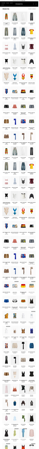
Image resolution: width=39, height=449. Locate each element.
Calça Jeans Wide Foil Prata (15, 38)
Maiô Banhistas (6, 82)
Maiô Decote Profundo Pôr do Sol (23, 83)
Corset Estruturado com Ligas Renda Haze (6, 68)
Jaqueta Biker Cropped (32, 67)
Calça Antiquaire (15, 157)
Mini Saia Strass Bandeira (31, 128)
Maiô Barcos (15, 82)
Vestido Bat (32, 439)
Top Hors (23, 409)
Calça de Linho (23, 157)
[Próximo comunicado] (36, 0)
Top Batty (23, 395)
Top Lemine (31, 409)
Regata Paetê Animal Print (23, 337)
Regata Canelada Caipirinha (32, 322)
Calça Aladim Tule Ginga (6, 23)
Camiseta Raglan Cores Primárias (32, 38)
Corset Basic (23, 52)
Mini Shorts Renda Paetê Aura (15, 307)
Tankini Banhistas (15, 380)
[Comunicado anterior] (1, 0)
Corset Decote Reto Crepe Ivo (31, 53)
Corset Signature (23, 67)
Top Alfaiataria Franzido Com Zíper (31, 380)
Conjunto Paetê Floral (6, 52)
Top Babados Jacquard (15, 395)
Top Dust (31, 395)
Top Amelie (6, 395)
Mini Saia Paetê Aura (14, 127)
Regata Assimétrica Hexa (6, 322)
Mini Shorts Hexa (32, 292)
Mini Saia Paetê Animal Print (6, 128)
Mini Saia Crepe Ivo (6, 112)
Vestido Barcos (23, 439)
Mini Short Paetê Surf (6, 292)
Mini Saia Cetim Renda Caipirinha (31, 98)
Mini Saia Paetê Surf (23, 127)
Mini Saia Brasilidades (15, 97)
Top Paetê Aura (6, 424)
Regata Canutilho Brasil (6, 337)
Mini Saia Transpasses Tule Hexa (15, 143)
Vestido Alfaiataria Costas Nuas (6, 439)
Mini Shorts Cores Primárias (23, 292)
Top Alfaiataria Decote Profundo (23, 380)
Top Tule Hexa (23, 424)
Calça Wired (23, 172)
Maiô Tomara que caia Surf (6, 98)
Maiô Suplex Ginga (31, 82)
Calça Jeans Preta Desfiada (31, 23)
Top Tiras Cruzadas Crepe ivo (14, 425)
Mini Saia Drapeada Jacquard (15, 113)
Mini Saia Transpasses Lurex (6, 143)
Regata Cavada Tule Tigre (14, 337)
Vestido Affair (31, 424)
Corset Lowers (14, 67)
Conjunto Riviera (15, 52)
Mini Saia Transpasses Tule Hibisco (23, 143)
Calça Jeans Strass (6, 172)
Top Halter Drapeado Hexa (15, 410)
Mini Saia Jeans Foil (31, 112)
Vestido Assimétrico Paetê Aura (14, 439)
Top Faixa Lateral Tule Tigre (6, 410)
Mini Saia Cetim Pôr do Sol (23, 98)
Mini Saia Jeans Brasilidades (23, 113)
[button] (3, 3)
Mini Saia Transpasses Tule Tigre (31, 143)
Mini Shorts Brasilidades (15, 292)
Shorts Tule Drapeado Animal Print (6, 380)
